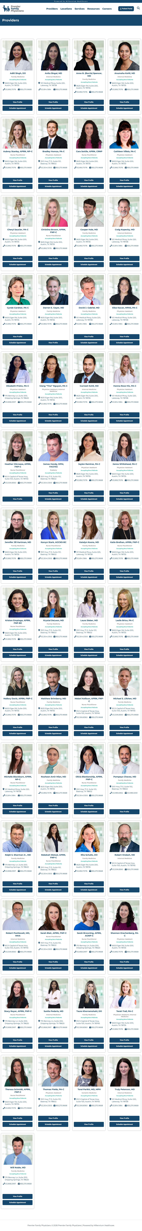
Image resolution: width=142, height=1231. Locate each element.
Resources (93, 8)
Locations (66, 8)
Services (80, 8)
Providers (52, 8)
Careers (107, 8)
